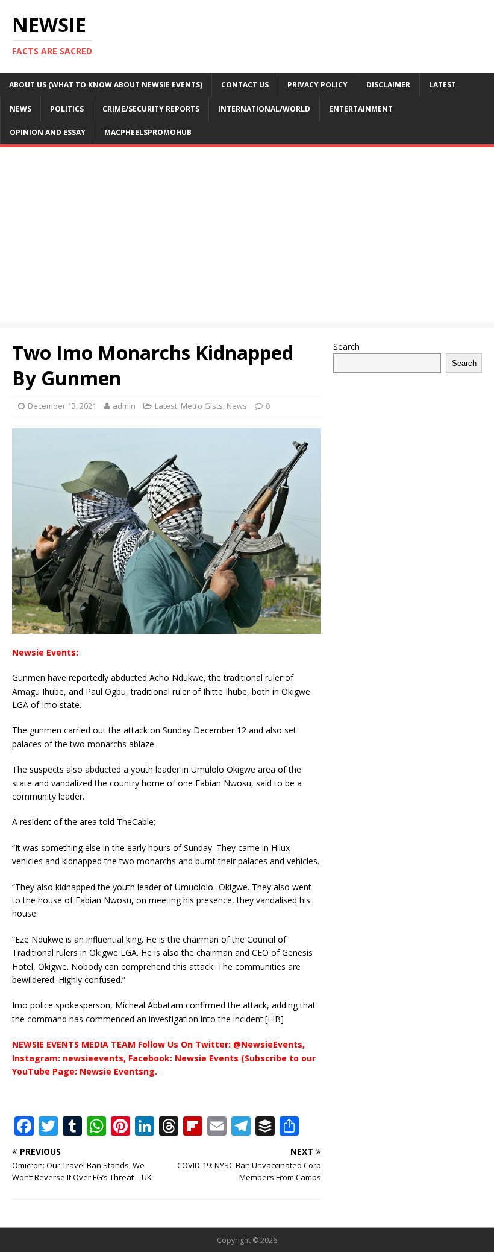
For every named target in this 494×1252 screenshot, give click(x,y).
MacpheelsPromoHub (148, 132)
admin (124, 405)
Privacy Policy (317, 85)
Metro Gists (202, 405)
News (20, 109)
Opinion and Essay (48, 132)
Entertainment (361, 109)
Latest (442, 85)
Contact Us (245, 85)
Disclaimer (388, 85)
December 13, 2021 (62, 405)
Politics (67, 109)
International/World (264, 109)
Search (346, 346)
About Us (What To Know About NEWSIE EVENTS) (105, 85)
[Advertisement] (247, 237)
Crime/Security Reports (150, 109)
